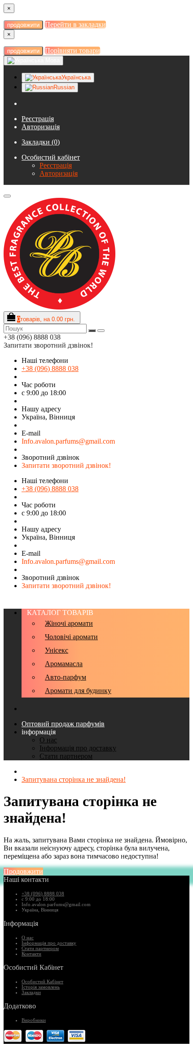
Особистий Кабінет (42, 981)
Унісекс (56, 650)
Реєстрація (38, 118)
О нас (48, 740)
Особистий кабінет (51, 157)
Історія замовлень (41, 987)
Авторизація (41, 127)
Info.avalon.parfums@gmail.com (68, 441)
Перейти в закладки (75, 24)
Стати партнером (65, 756)
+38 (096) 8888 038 (50, 368)
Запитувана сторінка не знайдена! (74, 779)
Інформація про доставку (77, 748)
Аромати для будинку (78, 690)
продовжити (23, 25)
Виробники (34, 1020)
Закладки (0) (41, 142)
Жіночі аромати (69, 623)
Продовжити (23, 871)
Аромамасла (64, 663)
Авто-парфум (65, 677)
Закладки (31, 992)
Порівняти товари (72, 50)
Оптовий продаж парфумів (63, 724)
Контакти (31, 953)
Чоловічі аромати (71, 637)
